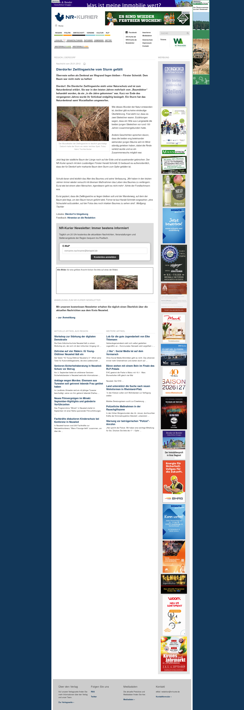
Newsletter (130, 43)
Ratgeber (88, 40)
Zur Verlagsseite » (66, 702)
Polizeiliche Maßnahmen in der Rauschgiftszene (123, 408)
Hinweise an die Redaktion (81, 217)
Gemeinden (99, 40)
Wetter (108, 40)
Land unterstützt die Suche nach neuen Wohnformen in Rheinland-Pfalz (128, 387)
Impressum (147, 43)
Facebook (133, 32)
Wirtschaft (79, 32)
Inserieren (146, 32)
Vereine (90, 32)
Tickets (163, 39)
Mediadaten (147, 35)
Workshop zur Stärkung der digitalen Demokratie (75, 338)
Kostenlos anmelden (105, 257)
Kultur (100, 32)
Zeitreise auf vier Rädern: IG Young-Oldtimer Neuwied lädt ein (74, 352)
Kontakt (145, 46)
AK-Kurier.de (131, 36)
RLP (107, 32)
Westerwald (63, 46)
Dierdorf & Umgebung (76, 214)
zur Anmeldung (66, 317)
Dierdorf (70, 57)
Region (58, 32)
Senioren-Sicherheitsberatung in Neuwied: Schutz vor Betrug (78, 367)
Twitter (94, 696)
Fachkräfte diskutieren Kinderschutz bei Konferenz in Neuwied (76, 420)
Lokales (59, 40)
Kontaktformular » (164, 696)
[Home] (56, 25)
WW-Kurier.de (131, 39)
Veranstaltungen (74, 40)
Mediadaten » (129, 699)
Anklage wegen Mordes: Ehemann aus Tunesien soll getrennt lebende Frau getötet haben (78, 383)
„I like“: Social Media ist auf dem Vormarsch (124, 352)
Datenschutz (147, 39)
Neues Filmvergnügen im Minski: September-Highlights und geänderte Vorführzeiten (74, 401)
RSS (93, 691)
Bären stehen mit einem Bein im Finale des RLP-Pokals (130, 367)
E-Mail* (66, 246)
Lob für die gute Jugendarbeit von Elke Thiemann (128, 338)
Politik (67, 32)
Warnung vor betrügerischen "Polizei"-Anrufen (128, 422)
